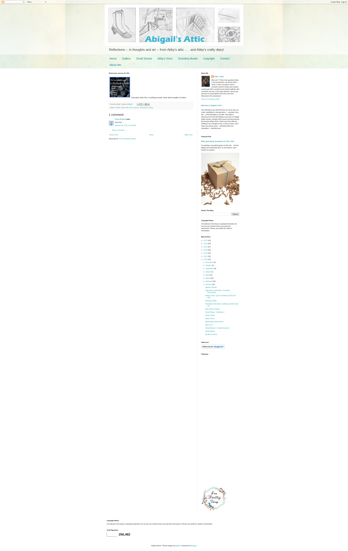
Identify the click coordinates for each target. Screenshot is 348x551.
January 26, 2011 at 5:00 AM (125, 125)
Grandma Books (188, 58)
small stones (144, 107)
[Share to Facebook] (146, 104)
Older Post (188, 135)
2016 (206, 244)
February (209, 281)
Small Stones (144, 58)
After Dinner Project (212, 309)
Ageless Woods (211, 287)
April (207, 275)
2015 (206, 247)
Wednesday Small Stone (214, 322)
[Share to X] (143, 104)
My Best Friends (211, 334)
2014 (206, 250)
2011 (206, 259)
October (209, 265)
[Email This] (138, 104)
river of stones (134, 107)
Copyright (209, 58)
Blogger (194, 546)
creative (117, 107)
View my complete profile (210, 99)
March (208, 278)
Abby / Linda (219, 77)
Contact (225, 58)
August (208, 272)
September (210, 269)
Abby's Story (165, 58)
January (209, 284)
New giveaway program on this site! (217, 141)
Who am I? (209, 325)
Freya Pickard (120, 119)
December (210, 262)
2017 (206, 240)
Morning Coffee (211, 301)
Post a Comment (118, 130)
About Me (115, 64)
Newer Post (113, 135)
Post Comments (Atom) (127, 139)
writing (151, 107)
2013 (206, 253)
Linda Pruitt (124, 107)
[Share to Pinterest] (148, 104)
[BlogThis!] (140, 104)
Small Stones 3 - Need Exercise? (217, 328)
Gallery (126, 58)
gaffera (178, 546)
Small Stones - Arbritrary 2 (214, 312)
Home (113, 58)
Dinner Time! (210, 315)
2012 (206, 256)
